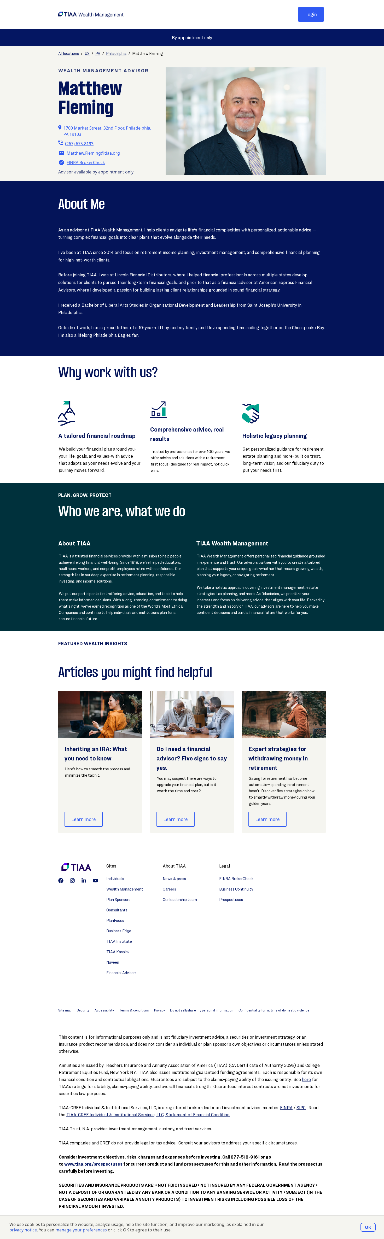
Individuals (115, 878)
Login (311, 14)
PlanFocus (115, 920)
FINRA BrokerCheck (86, 162)
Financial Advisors (121, 972)
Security (83, 1010)
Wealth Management (124, 889)
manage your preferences (81, 1230)
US (87, 53)
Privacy (159, 1010)
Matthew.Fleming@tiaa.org (93, 153)
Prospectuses (231, 899)
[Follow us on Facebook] (60, 880)
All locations (68, 53)
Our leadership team (180, 899)
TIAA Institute (119, 941)
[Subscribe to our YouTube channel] (95, 880)
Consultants (116, 910)
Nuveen (112, 962)
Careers (169, 889)
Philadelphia (116, 53)
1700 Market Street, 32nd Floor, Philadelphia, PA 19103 (107, 131)
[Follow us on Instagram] (72, 880)
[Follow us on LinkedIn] (83, 880)
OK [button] (368, 1227)
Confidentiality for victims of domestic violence (273, 1010)
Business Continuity (236, 889)
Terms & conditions (134, 1010)
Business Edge (118, 930)
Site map (65, 1010)
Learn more (83, 819)
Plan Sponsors (118, 899)
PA (97, 53)
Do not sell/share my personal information (201, 1010)
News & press (174, 878)
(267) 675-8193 (79, 144)
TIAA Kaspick (118, 951)
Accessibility (104, 1010)
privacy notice (23, 1230)
